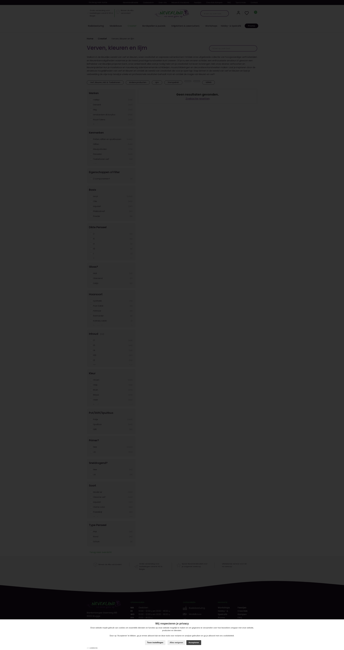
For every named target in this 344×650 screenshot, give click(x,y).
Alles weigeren (176, 642)
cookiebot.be (93, 648)
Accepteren (194, 642)
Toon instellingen (155, 642)
